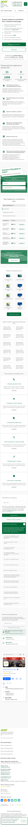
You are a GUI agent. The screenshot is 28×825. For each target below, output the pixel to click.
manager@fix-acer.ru (6, 777)
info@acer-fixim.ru (5, 774)
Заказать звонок (14, 260)
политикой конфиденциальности (19, 190)
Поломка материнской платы (6, 233)
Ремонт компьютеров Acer (7, 751)
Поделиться (2, 800)
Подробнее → (22, 224)
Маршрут (8, 678)
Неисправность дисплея (6, 224)
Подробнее (14, 390)
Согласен (24, 821)
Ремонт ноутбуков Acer (6, 745)
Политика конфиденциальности (14, 811)
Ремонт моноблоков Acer (7, 748)
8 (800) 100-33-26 (5, 770)
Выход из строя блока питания (6, 229)
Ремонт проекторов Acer (7, 754)
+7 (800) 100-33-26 (17, 5)
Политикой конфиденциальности (14, 627)
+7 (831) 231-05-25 (17, 2)
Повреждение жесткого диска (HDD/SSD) (6, 243)
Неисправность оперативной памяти (7, 238)
